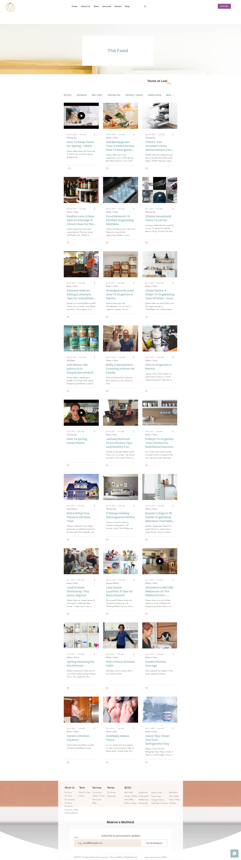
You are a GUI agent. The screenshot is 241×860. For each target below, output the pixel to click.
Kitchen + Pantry (112, 138)
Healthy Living (154, 95)
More (168, 95)
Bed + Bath (97, 95)
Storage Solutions (112, 583)
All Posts (68, 95)
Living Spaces (72, 509)
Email (76, 837)
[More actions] (95, 134)
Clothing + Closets (134, 95)
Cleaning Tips (113, 95)
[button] (85, 6)
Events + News (72, 286)
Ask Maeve (82, 95)
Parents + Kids (111, 731)
